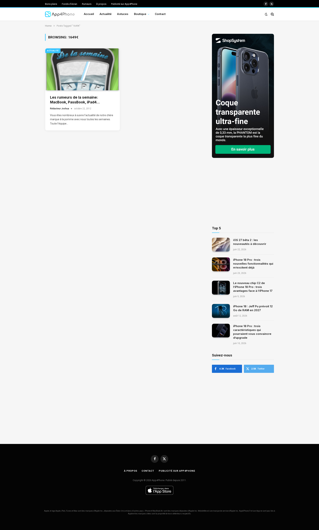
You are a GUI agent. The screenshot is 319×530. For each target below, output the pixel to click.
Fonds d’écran (69, 4)
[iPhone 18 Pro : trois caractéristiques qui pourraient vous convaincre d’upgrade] (221, 331)
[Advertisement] (243, 192)
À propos (101, 4)
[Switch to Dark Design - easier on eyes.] (266, 14)
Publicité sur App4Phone (124, 4)
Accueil (89, 14)
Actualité (106, 14)
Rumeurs (86, 4)
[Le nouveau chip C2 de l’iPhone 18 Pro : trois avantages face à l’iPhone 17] (221, 288)
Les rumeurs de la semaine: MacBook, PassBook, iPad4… (75, 100)
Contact (160, 14)
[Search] (272, 14)
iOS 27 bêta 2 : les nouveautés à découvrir (249, 242)
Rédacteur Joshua (59, 108)
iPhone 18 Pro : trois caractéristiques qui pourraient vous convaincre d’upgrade (252, 331)
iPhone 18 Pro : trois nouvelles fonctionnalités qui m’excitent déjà (253, 263)
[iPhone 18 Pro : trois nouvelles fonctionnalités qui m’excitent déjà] (221, 264)
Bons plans (51, 4)
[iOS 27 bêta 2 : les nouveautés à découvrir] (221, 245)
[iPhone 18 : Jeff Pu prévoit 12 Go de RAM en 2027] (221, 311)
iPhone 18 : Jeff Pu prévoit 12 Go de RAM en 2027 (253, 308)
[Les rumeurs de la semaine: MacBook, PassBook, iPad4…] (82, 69)
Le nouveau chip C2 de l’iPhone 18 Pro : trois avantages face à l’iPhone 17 (252, 287)
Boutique (140, 14)
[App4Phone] (60, 14)
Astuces (122, 14)
